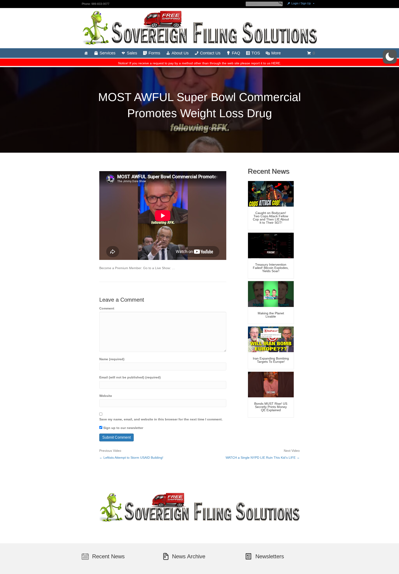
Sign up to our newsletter (122, 428)
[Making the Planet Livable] (271, 294)
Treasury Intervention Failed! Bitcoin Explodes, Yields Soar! (271, 268)
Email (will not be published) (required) (130, 377)
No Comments (214, 128)
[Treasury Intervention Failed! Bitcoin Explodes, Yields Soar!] (271, 245)
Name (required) (111, 359)
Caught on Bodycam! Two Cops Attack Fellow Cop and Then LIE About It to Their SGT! (271, 217)
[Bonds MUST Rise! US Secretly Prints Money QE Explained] (271, 384)
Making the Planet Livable (271, 314)
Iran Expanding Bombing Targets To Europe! (271, 360)
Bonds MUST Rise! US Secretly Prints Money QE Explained (270, 407)
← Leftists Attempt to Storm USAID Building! (131, 457)
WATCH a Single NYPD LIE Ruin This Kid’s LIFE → (263, 457)
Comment (106, 308)
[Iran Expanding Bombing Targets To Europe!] (271, 339)
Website (105, 396)
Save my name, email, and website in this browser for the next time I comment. (161, 419)
